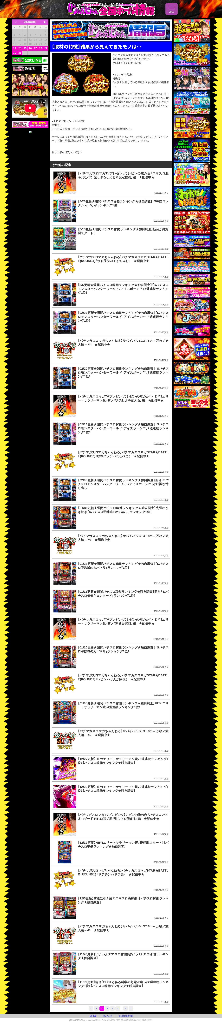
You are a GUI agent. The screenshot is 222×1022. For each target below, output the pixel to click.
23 (14, 48)
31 (19, 52)
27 (35, 48)
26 (30, 48)
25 (25, 48)
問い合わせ (107, 1016)
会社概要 (92, 1016)
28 (40, 48)
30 (14, 52)
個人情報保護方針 (126, 1016)
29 (45, 48)
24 (19, 48)
